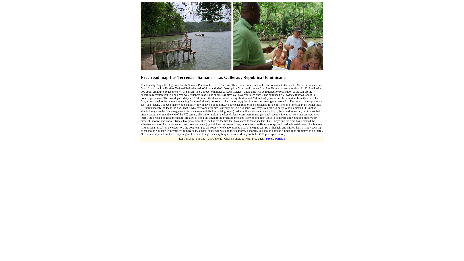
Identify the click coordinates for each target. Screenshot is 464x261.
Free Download (275, 138)
